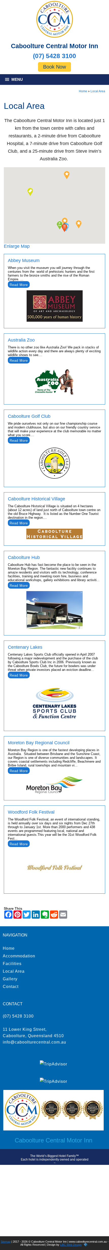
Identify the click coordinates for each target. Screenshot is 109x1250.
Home (83, 91)
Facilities (12, 963)
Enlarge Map (17, 246)
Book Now (54, 67)
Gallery (10, 979)
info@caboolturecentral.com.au (34, 1042)
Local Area (97, 91)
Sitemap (6, 1241)
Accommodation (19, 956)
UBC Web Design (71, 1244)
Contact (11, 986)
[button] (66, 175)
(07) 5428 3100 (54, 55)
